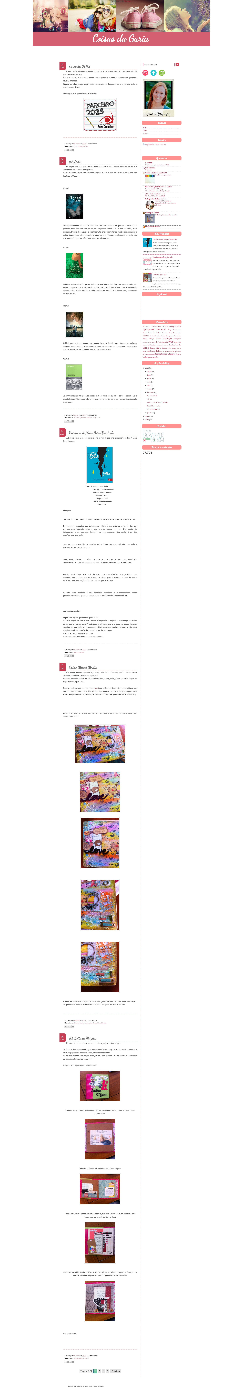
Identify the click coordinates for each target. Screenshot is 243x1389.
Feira (163, 336)
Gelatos (76, 1023)
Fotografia (169, 336)
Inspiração (88, 1023)
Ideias (82, 1023)
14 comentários (92, 1356)
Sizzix (153, 354)
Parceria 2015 (79, 66)
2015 (75, 146)
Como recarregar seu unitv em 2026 (157, 165)
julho (149, 375)
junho (149, 378)
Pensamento (159, 345)
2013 (147, 420)
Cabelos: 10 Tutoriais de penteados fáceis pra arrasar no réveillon (165, 203)
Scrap (146, 348)
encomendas (154, 357)
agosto (149, 371)
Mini (179, 342)
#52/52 (75, 161)
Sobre (145, 130)
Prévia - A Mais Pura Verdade (91, 432)
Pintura (166, 345)
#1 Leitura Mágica (82, 1038)
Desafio (146, 336)
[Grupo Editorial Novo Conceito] (154, 145)
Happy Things (148, 339)
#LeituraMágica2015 (88, 418)
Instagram (177, 339)
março (149, 389)
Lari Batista (150, 168)
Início (145, 127)
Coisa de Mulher (154, 333)
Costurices (165, 333)
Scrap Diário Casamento (160, 348)
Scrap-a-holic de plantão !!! (156, 173)
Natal (144, 345)
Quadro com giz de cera (163, 175)
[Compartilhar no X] (70, 150)
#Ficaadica (156, 327)
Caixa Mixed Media (83, 667)
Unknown (76, 144)
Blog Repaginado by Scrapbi (163, 257)
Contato (145, 134)
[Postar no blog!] (68, 150)
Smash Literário (168, 354)
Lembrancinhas (147, 342)
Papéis (152, 345)
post (97, 688)
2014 (147, 416)
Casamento (177, 330)
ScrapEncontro (167, 351)
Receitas (172, 345)
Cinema (145, 333)
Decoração (177, 333)
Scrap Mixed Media (99, 1023)
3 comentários (92, 649)
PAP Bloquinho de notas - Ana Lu (166, 215)
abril (149, 385)
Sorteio (178, 354)
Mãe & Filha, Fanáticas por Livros (158, 187)
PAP (148, 345)
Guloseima (177, 336)
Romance (148, 170)
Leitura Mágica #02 (159, 274)
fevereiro (150, 392)
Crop (170, 333)
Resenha (178, 345)
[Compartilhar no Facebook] (73, 150)
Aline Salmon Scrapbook (155, 194)
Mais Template (83, 1386)
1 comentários (92, 144)
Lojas (175, 342)
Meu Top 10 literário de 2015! (155, 196)
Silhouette (148, 354)
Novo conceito (83, 146)
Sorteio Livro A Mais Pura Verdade (165, 239)
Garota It (148, 163)
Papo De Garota (99, 1386)
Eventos (157, 336)
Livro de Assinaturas (159, 342)
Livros (99, 418)
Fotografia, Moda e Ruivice (155, 199)
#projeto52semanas (154, 329)
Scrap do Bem (156, 351)
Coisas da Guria (121, 38)
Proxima (115, 1371)
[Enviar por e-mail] (65, 150)
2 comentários (92, 415)
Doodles (152, 336)
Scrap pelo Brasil (152, 213)
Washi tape (146, 357)
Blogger (127, 1)
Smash (158, 354)
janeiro (150, 413)
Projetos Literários (152, 227)
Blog (169, 330)
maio (149, 382)
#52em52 (77, 418)
